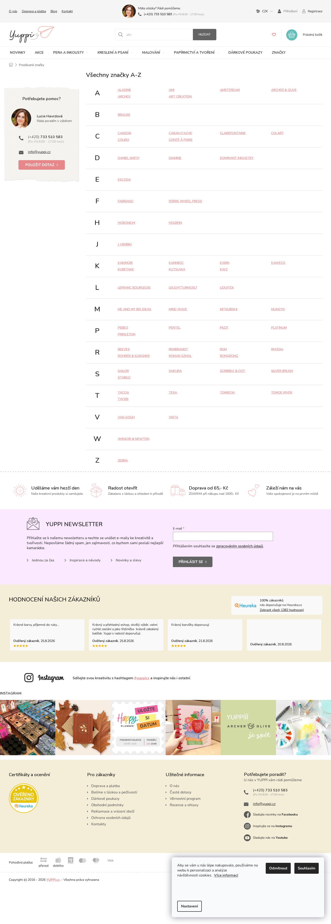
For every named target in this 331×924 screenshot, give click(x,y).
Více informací (226, 875)
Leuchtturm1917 (183, 287)
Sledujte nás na (270, 838)
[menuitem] (17, 53)
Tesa (173, 392)
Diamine (175, 158)
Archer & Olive (284, 90)
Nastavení (189, 906)
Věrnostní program (185, 798)
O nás (13, 11)
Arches (124, 96)
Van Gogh (126, 417)
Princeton (126, 334)
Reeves (124, 349)
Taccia (123, 392)
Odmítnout (278, 868)
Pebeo (123, 328)
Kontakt (67, 11)
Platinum (279, 328)
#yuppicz (141, 678)
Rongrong (229, 356)
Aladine (124, 90)
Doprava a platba (34, 11)
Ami (171, 90)
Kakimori (125, 263)
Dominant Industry (236, 158)
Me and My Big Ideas (134, 309)
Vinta (173, 417)
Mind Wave (178, 309)
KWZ (223, 269)
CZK (265, 11)
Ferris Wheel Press (185, 201)
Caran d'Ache (180, 133)
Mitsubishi (228, 309)
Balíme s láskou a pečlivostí (114, 792)
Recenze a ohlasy (184, 805)
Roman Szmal (180, 356)
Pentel (174, 328)
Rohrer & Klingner (134, 356)
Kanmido (176, 263)
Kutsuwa (177, 269)
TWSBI (123, 399)
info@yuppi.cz (39, 152)
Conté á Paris (180, 140)
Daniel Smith (128, 158)
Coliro (123, 140)
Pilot (224, 328)
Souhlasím (306, 868)
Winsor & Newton (133, 439)
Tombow (227, 392)
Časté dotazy (180, 792)
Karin (224, 263)
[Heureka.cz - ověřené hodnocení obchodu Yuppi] (23, 798)
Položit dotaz (39, 164)
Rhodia (277, 349)
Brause (124, 115)
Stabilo (124, 377)
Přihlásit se (191, 561)
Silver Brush (282, 371)
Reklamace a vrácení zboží (112, 811)
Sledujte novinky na (275, 814)
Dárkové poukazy (105, 798)
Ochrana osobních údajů (111, 817)
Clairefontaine (233, 133)
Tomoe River (281, 392)
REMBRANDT (178, 349)
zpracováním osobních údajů (239, 546)
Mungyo (278, 309)
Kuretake (126, 269)
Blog (54, 11)
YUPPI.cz (53, 880)
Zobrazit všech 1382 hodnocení (282, 610)
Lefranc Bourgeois (134, 287)
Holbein (175, 223)
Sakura (175, 371)
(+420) (158, 14)
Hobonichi (126, 223)
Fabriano (125, 201)
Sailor (123, 371)
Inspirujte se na (272, 826)
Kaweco (278, 263)
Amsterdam (230, 90)
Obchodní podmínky (107, 805)
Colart (277, 133)
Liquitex (227, 287)
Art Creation (180, 96)
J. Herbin (124, 244)
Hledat (205, 34)
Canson (124, 133)
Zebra (123, 460)
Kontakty (98, 824)
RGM (223, 349)
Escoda (124, 179)
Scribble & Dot (232, 371)
